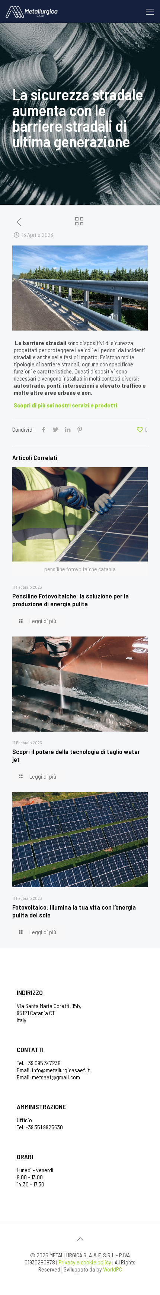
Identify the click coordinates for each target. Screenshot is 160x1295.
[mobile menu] (150, 11)
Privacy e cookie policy (84, 1262)
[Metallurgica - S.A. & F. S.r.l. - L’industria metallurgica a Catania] (32, 11)
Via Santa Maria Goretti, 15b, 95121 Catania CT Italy (49, 1012)
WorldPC (112, 1269)
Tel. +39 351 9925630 (40, 1126)
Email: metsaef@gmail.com (48, 1076)
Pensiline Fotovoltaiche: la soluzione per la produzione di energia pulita (70, 600)
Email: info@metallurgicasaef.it (53, 1069)
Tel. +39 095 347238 (39, 1062)
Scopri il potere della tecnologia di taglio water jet (76, 755)
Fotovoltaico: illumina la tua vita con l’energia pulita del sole (74, 911)
